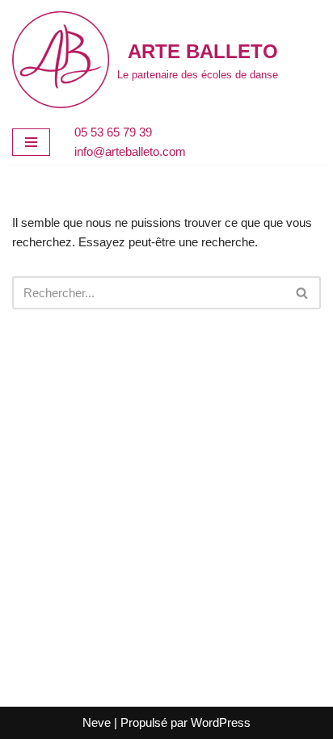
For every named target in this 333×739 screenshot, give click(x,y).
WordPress (221, 722)
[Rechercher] (303, 292)
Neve (96, 722)
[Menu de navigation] (31, 142)
